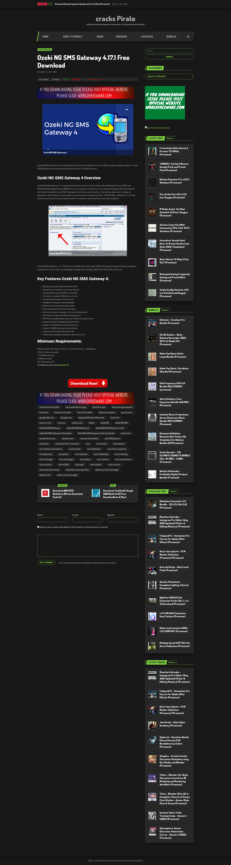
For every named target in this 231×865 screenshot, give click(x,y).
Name (40, 515)
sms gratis (63, 454)
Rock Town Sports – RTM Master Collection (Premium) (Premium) (173, 554)
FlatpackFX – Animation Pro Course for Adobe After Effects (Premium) (175, 539)
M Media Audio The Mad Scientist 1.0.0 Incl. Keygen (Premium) (174, 212)
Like (67, 80)
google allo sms (46, 417)
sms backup (118, 443)
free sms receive (107, 412)
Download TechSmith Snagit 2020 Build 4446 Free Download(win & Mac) (118, 494)
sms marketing (101, 454)
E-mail (75, 515)
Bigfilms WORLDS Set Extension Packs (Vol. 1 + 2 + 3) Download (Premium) (174, 600)
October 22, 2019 (45, 72)
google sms (66, 417)
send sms (44, 443)
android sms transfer (49, 407)
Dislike (77, 80)
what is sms (44, 475)
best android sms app (76, 407)
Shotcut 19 (64, 365)
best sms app (99, 407)
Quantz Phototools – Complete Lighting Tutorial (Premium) (174, 585)
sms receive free (123, 459)
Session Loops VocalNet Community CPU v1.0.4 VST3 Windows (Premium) (174, 228)
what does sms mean (49, 469)
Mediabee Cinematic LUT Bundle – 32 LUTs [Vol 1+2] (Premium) (173, 504)
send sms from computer (67, 443)
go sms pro (127, 412)
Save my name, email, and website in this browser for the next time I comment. (73, 527)
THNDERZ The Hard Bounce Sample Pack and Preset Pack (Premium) (174, 167)
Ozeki (91, 422)
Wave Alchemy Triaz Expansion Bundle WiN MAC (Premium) (174, 402)
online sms (77, 422)
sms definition (94, 449)
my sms (61, 422)
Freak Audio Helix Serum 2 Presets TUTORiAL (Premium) (174, 151)
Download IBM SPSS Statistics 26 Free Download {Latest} (68, 494)
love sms (115, 417)
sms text (79, 464)
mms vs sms (45, 422)
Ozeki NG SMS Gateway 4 (78, 428)
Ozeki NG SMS (122, 422)
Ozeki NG (105, 422)
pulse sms (125, 433)
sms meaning (121, 454)
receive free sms (47, 438)
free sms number (63, 412)
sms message (46, 459)
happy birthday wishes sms (91, 417)
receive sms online (89, 438)
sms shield (63, 464)
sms (88, 443)
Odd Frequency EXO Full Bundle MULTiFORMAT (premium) (172, 386)
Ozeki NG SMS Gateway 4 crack (110, 428)
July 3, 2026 (118, 4)
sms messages (66, 459)
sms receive (103, 459)
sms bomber (75, 449)
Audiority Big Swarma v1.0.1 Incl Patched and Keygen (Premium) (174, 293)
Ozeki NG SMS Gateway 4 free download (96, 433)
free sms (43, 412)
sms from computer (116, 449)
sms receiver (45, 464)
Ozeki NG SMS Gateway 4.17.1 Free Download (83, 61)
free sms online (85, 412)
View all (169, 138)
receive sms (68, 438)
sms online (85, 459)
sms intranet (81, 454)
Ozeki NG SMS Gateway (49, 428)
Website (110, 515)
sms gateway (45, 454)
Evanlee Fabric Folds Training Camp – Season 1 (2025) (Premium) (173, 815)
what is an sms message (107, 469)
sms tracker (95, 464)
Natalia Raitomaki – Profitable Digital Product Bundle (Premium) (173, 474)
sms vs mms (114, 464)
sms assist (102, 443)
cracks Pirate (115, 18)
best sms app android (122, 407)
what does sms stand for (77, 469)
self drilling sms (112, 438)
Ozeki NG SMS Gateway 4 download (55, 433)
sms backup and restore (50, 449)
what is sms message (67, 475)
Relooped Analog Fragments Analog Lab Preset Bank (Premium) (82, 4)
